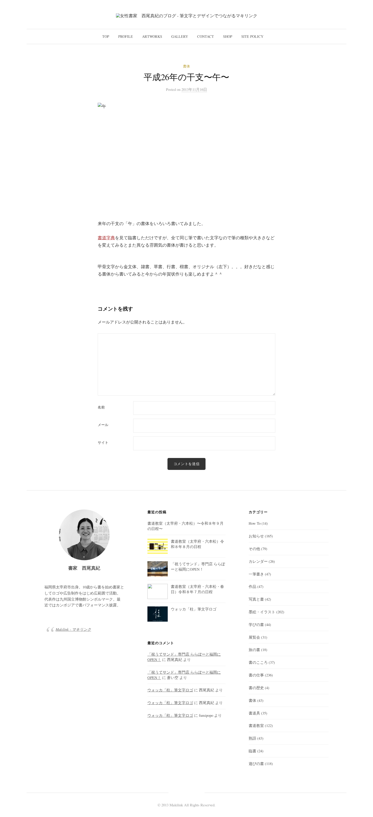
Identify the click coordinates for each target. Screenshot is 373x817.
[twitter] (177, 792)
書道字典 (106, 238)
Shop (227, 36)
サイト (103, 442)
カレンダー (258, 561)
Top (105, 36)
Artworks (152, 36)
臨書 (252, 750)
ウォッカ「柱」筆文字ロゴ (170, 689)
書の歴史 (256, 687)
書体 (186, 66)
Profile (125, 36)
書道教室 (256, 725)
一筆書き (256, 573)
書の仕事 (256, 674)
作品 (252, 586)
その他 (254, 548)
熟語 (252, 738)
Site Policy (252, 36)
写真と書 (256, 599)
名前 (101, 407)
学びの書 (256, 624)
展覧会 (254, 637)
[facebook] (186, 792)
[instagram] (195, 792)
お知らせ (256, 535)
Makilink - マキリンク (73, 629)
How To (255, 523)
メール (103, 425)
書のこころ (258, 662)
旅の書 (254, 649)
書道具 (254, 713)
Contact (205, 36)
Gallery (179, 36)
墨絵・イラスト (262, 611)
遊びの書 (256, 763)
